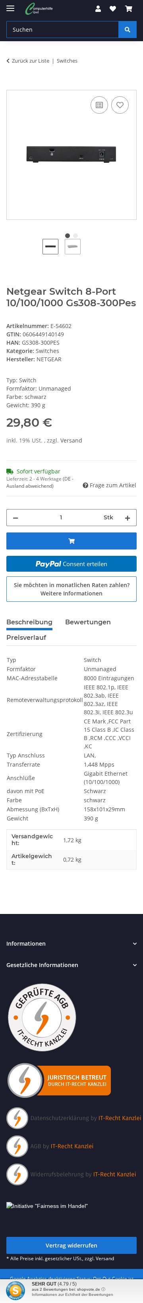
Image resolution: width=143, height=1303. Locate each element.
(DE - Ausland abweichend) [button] (39, 482)
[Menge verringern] (15, 517)
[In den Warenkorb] (12, 85)
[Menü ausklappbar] (10, 5)
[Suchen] (127, 29)
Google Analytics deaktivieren (42, 1278)
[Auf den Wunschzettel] (120, 105)
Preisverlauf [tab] (26, 637)
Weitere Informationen (71, 593)
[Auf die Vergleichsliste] (99, 105)
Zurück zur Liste (30, 60)
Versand (71, 440)
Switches (47, 351)
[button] (98, 9)
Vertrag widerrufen (71, 1245)
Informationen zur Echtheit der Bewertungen (72, 1294)
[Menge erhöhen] (127, 517)
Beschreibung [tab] (29, 622)
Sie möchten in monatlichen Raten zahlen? (71, 589)
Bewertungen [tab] (88, 622)
